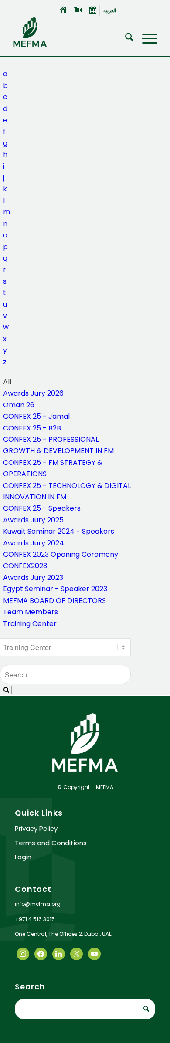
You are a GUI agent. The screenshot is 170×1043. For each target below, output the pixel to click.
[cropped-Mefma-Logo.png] (70, 32)
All (7, 63)
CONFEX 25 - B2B (32, 428)
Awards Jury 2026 (33, 393)
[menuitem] (63, 10)
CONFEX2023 (25, 566)
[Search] (124, 39)
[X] (40, 953)
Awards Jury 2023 (33, 577)
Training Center (30, 624)
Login (23, 856)
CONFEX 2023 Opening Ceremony (60, 554)
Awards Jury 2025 (33, 520)
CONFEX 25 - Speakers (42, 508)
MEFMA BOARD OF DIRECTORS (54, 601)
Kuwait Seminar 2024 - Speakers (58, 531)
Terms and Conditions (51, 842)
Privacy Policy (36, 828)
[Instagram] (58, 953)
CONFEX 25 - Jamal (36, 416)
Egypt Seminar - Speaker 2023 (55, 589)
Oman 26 (18, 405)
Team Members (30, 612)
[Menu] (145, 39)
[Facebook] (23, 953)
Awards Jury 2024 (33, 543)
